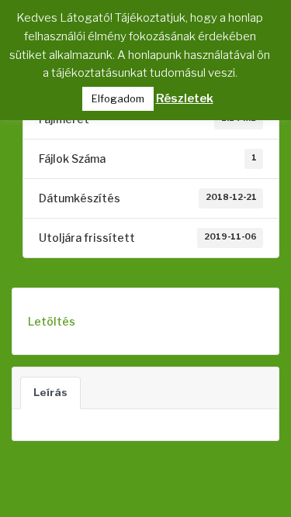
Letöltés (51, 321)
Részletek (184, 98)
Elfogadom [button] (118, 98)
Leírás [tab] (50, 392)
